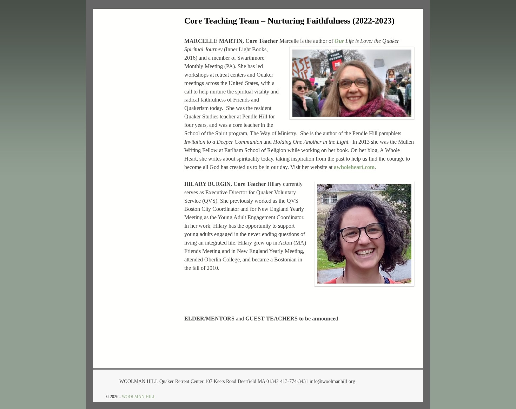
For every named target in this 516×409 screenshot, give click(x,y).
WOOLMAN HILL (138, 396)
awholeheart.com (354, 167)
